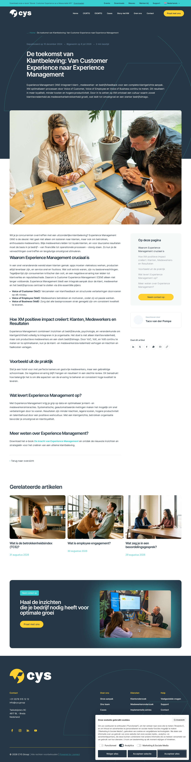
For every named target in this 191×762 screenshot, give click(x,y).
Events (107, 3)
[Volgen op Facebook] (12, 730)
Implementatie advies (141, 710)
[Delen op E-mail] (160, 347)
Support (156, 3)
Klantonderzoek (138, 699)
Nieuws (132, 3)
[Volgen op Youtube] (35, 730)
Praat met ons (174, 13)
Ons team (105, 704)
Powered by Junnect (70, 754)
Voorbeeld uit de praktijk (151, 269)
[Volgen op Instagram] (20, 730)
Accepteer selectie (142, 753)
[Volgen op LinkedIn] (27, 730)
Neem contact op (155, 297)
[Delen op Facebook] (146, 347)
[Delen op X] (140, 347)
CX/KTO (86, 13)
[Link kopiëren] (167, 347)
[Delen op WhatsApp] (153, 347)
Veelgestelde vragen (171, 699)
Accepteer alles (172, 753)
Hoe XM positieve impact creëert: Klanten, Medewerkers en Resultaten (155, 260)
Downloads (119, 3)
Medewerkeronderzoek (141, 704)
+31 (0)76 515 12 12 (19, 699)
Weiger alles (112, 753)
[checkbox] (107, 745)
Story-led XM (123, 13)
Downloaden (79, 3)
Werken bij (144, 3)
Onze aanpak (106, 699)
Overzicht (180, 720)
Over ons (138, 13)
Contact (150, 13)
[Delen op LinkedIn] (133, 347)
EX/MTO (98, 13)
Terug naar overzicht (22, 460)
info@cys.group (17, 702)
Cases (109, 13)
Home (75, 13)
